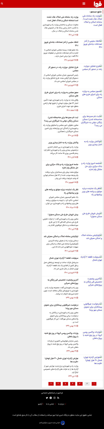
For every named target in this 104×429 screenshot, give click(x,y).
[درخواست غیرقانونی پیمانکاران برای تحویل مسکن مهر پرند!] (91, 307)
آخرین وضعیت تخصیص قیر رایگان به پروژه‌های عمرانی (63, 281)
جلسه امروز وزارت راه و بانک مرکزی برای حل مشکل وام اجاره (62, 166)
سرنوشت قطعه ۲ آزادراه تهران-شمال (63, 258)
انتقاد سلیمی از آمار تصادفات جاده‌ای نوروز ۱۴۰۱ (61, 44)
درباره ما (61, 404)
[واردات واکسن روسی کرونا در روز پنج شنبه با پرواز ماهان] (91, 335)
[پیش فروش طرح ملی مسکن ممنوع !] (91, 215)
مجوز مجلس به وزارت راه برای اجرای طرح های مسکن (61, 94)
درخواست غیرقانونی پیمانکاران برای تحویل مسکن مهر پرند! (61, 306)
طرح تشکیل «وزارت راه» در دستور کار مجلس (63, 69)
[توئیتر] (46, 398)
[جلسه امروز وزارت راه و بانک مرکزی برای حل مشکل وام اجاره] (91, 166)
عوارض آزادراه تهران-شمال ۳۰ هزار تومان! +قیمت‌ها (61, 360)
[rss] (57, 398)
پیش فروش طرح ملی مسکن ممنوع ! (63, 214)
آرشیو (40, 404)
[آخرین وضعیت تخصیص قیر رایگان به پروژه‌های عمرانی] (91, 282)
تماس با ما (50, 404)
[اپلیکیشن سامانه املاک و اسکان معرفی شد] (91, 237)
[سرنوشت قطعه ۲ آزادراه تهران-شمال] (91, 259)
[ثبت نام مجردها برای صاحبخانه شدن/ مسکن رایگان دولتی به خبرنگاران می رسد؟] (91, 121)
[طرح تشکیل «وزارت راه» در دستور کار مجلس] (91, 68)
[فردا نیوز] (98, 4)
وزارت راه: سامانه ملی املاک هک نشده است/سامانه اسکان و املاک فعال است (62, 18)
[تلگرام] (50, 398)
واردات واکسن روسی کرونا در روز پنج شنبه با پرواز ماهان (61, 335)
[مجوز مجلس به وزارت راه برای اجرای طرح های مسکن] (91, 94)
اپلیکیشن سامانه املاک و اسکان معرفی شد (61, 236)
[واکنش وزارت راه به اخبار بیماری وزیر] (91, 143)
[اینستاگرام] (54, 398)
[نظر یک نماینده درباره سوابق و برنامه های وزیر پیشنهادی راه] (91, 191)
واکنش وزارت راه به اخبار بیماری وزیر (63, 142)
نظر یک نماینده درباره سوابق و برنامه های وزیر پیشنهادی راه (61, 191)
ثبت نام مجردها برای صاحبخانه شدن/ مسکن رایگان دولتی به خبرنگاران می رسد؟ (61, 119)
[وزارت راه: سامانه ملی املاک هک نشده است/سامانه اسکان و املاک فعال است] (91, 21)
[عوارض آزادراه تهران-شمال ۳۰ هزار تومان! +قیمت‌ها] (91, 360)
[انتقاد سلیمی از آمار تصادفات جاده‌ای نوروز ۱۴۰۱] (91, 44)
